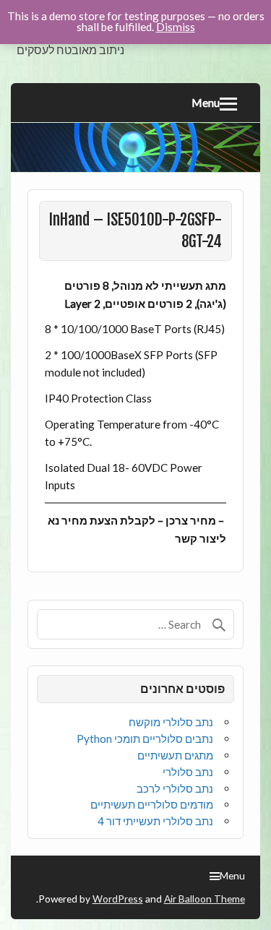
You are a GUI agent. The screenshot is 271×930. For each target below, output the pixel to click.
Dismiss (175, 26)
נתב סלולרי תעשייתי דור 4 (155, 820)
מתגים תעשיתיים (175, 755)
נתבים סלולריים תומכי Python (145, 738)
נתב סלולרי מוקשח (171, 721)
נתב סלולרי (188, 771)
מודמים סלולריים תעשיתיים (151, 804)
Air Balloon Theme (204, 898)
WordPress (118, 898)
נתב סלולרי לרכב (175, 788)
